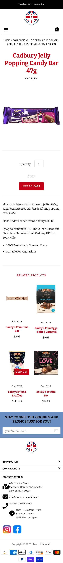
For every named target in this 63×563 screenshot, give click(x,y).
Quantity (25, 164)
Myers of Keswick (41, 544)
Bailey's (17, 321)
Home (7, 40)
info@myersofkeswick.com (24, 497)
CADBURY (31, 78)
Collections (21, 40)
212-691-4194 (24, 503)
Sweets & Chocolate (44, 40)
